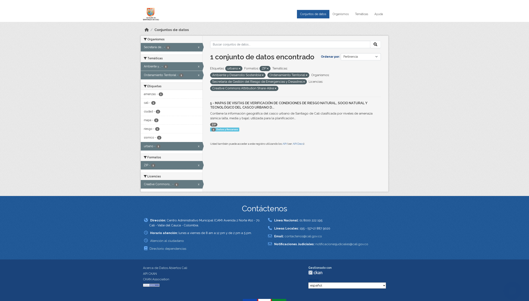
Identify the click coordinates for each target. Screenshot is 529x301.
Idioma (313, 280)
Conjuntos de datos (313, 14)
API (284, 143)
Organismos (340, 14)
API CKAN (150, 274)
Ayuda (378, 14)
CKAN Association (156, 279)
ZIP (214, 124)
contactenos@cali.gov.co (303, 236)
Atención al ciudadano (167, 241)
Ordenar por (330, 56)
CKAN (315, 272)
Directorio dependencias (168, 249)
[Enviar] (375, 44)
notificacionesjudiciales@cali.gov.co (341, 244)
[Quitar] (239, 68)
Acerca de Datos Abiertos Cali (165, 268)
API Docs (298, 143)
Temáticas (361, 14)
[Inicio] (147, 30)
